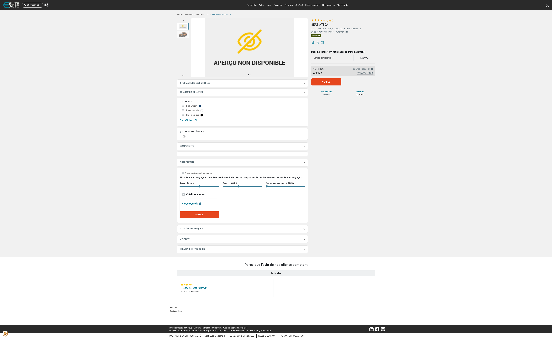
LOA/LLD (299, 5)
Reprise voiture (312, 5)
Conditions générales (242, 335)
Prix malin (252, 5)
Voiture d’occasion (185, 15)
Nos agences (328, 5)
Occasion (278, 5)
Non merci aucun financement (199, 173)
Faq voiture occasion (292, 335)
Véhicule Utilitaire (215, 335)
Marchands (342, 5)
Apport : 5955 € (230, 183)
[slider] (318, 20)
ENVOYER (364, 58)
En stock (289, 5)
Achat (261, 5)
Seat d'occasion (203, 15)
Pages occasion (266, 335)
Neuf (269, 5)
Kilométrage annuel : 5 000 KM (280, 183)
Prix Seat (173, 307)
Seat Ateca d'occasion (221, 15)
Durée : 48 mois (187, 183)
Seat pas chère (176, 311)
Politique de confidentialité (185, 335)
